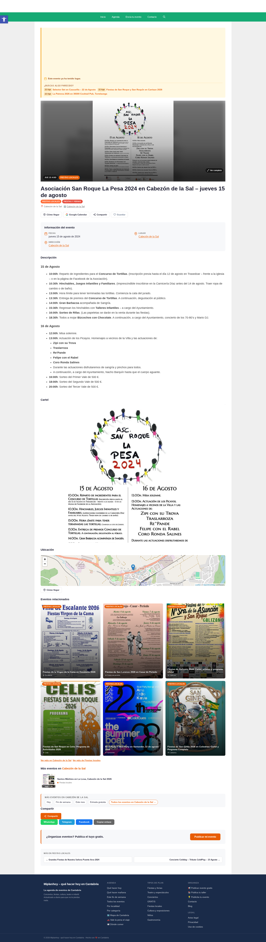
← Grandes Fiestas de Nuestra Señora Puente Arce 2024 (72, 860)
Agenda (115, 17)
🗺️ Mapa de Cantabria (118, 915)
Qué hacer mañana (116, 892)
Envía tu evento (133, 17)
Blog (190, 906)
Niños (150, 915)
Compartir (102, 214)
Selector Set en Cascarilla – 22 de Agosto (70, 90)
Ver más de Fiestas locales (87, 760)
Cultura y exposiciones (158, 910)
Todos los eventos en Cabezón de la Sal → (133, 802)
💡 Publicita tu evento (198, 897)
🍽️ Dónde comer (115, 924)
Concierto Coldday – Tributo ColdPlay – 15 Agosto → (194, 860)
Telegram (67, 822)
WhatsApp (49, 822)
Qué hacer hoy (114, 888)
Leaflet (197, 584)
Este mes (80, 802)
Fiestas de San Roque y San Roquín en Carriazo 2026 (130, 90)
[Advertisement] (133, 52)
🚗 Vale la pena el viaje (118, 920)
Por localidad (113, 906)
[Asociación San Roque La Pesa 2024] (133, 473)
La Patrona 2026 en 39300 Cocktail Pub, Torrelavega (76, 94)
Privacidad (193, 922)
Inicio (103, 17)
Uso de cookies (195, 927)
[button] (4, 19)
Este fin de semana (116, 897)
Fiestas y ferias (72, 201)
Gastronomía (153, 920)
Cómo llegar (53, 214)
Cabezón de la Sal (76, 206)
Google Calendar (78, 214)
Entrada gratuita (98, 802)
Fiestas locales (69, 177)
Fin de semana (63, 802)
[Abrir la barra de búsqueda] (164, 17)
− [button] (45, 564)
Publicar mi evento (205, 836)
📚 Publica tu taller (197, 892)
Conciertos (152, 897)
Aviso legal (193, 917)
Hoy (49, 802)
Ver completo (216, 170)
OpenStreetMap (209, 584)
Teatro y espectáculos (158, 892)
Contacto (152, 17)
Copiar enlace (104, 822)
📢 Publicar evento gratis (200, 888)
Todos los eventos (116, 901)
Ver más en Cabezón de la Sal (56, 760)
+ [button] (45, 559)
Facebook (84, 822)
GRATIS (151, 901)
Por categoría (113, 910)
